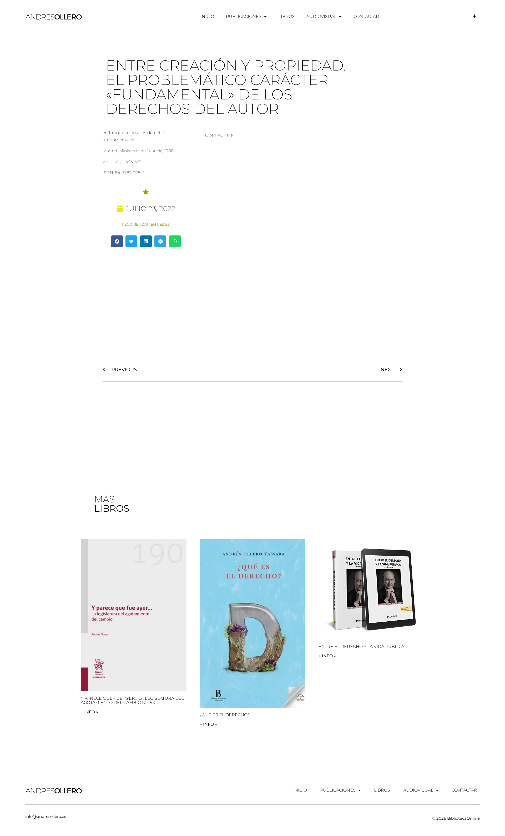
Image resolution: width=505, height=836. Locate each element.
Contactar (366, 16)
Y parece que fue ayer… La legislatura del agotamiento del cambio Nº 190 (132, 700)
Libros (287, 16)
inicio (207, 16)
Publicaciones (243, 16)
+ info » (89, 711)
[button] (117, 241)
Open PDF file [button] (219, 135)
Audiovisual (321, 16)
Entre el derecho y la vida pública (361, 646)
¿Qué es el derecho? (225, 714)
